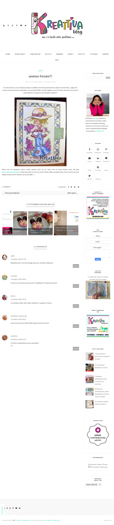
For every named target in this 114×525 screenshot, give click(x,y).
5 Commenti (6, 187)
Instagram (98, 152)
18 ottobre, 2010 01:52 (18, 339)
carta (40, 70)
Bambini (59, 54)
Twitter (89, 179)
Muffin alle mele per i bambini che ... (14, 231)
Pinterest (106, 152)
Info (57, 60)
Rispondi (75, 266)
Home (8, 54)
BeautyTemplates (24, 520)
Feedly (106, 170)
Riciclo (48, 54)
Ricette (81, 54)
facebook (89, 152)
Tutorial (94, 54)
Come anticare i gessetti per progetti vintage (102, 356)
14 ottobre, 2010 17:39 (18, 259)
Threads (97, 179)
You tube (98, 170)
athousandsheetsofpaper (11, 172)
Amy (13, 256)
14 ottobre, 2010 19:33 (18, 299)
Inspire (106, 54)
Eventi (70, 54)
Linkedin (98, 161)
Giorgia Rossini (19, 316)
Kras (13, 296)
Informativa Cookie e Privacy (98, 464)
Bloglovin (106, 161)
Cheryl (14, 336)
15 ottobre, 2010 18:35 (18, 319)
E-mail (89, 161)
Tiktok (89, 170)
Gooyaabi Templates (52, 520)
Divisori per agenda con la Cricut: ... (65, 231)
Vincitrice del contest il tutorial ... (39, 230)
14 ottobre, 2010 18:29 (18, 279)
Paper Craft (20, 54)
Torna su (107, 520)
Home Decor (35, 54)
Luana (14, 276)
